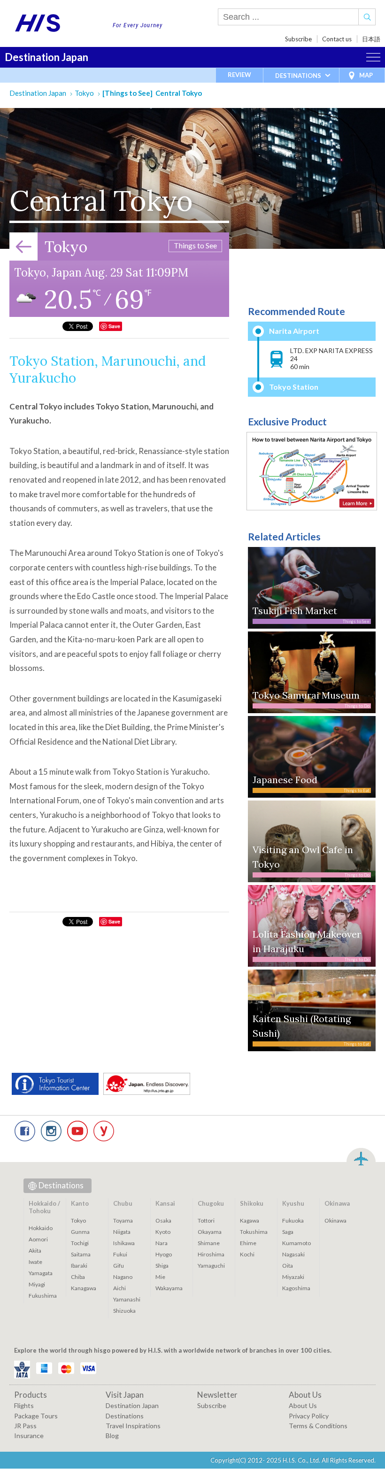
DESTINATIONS (298, 75)
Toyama (123, 1220)
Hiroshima (211, 1254)
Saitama (81, 1254)
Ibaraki (79, 1265)
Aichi (119, 1288)
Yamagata (41, 1273)
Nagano (122, 1276)
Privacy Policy (309, 1416)
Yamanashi (126, 1299)
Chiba (78, 1276)
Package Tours (36, 1416)
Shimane (209, 1243)
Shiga (162, 1265)
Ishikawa (124, 1243)
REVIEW (239, 74)
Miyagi (37, 1284)
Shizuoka (124, 1310)
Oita (287, 1265)
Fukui (120, 1254)
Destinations (61, 1185)
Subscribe (298, 39)
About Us (303, 1405)
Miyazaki (293, 1276)
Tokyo (84, 93)
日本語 (371, 39)
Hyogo (163, 1254)
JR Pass (25, 1426)
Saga (287, 1231)
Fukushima (43, 1295)
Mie (160, 1276)
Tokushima (254, 1231)
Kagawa (249, 1220)
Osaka (163, 1220)
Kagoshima (296, 1288)
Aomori (38, 1239)
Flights (24, 1405)
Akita (35, 1250)
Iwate (35, 1261)
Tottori (206, 1220)
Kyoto (162, 1231)
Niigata (122, 1231)
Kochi (247, 1254)
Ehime (248, 1243)
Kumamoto (296, 1243)
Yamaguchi (211, 1265)
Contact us (337, 39)
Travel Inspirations (133, 1426)
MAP (366, 75)
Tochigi (80, 1243)
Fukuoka (293, 1220)
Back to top (361, 1157)
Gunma (80, 1231)
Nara (161, 1243)
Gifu (118, 1265)
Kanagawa (83, 1288)
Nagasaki (293, 1254)
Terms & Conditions (318, 1426)
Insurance (29, 1436)
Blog (112, 1436)
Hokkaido (41, 1228)
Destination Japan (46, 57)
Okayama (210, 1231)
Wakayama (169, 1288)
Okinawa (335, 1220)
